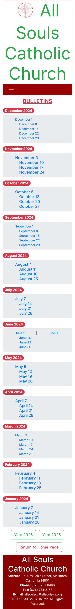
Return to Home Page (39, 547)
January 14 (29, 512)
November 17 (31, 167)
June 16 (25, 338)
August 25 (28, 279)
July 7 (20, 298)
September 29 (29, 245)
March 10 (26, 440)
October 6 (24, 192)
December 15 (28, 129)
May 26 (26, 381)
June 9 (53, 333)
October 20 (29, 201)
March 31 (26, 454)
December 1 (23, 119)
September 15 (29, 236)
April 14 (26, 405)
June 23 (25, 342)
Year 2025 (51, 534)
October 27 (29, 206)
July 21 (25, 308)
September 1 (24, 226)
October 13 (29, 196)
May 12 (25, 371)
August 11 (28, 269)
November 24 (31, 172)
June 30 (25, 347)
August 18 (28, 274)
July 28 (25, 313)
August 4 (23, 264)
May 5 (20, 366)
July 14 (25, 303)
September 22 (29, 240)
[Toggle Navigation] (11, 89)
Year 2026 (23, 534)
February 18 (30, 483)
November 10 (31, 162)
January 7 (24, 507)
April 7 (21, 401)
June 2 (20, 333)
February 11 (29, 478)
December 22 (29, 133)
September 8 (28, 231)
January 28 (29, 522)
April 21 (26, 410)
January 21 (29, 517)
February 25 (30, 487)
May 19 (25, 376)
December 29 (29, 138)
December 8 (28, 124)
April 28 (26, 415)
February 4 (25, 473)
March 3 (21, 435)
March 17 (25, 444)
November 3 (26, 157)
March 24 (26, 449)
